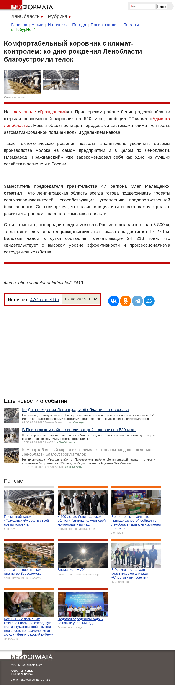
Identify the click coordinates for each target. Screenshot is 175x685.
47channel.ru (20, 97)
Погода (79, 25)
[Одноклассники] (125, 301)
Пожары (131, 25)
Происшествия (105, 25)
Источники (58, 25)
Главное (19, 25)
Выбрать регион (22, 674)
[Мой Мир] (149, 301)
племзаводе (23, 111)
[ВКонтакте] (113, 301)
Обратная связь (22, 670)
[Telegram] (137, 301)
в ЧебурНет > (24, 29)
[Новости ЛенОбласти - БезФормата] (27, 5)
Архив (37, 25)
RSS (47, 679)
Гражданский (53, 111)
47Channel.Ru (44, 299)
